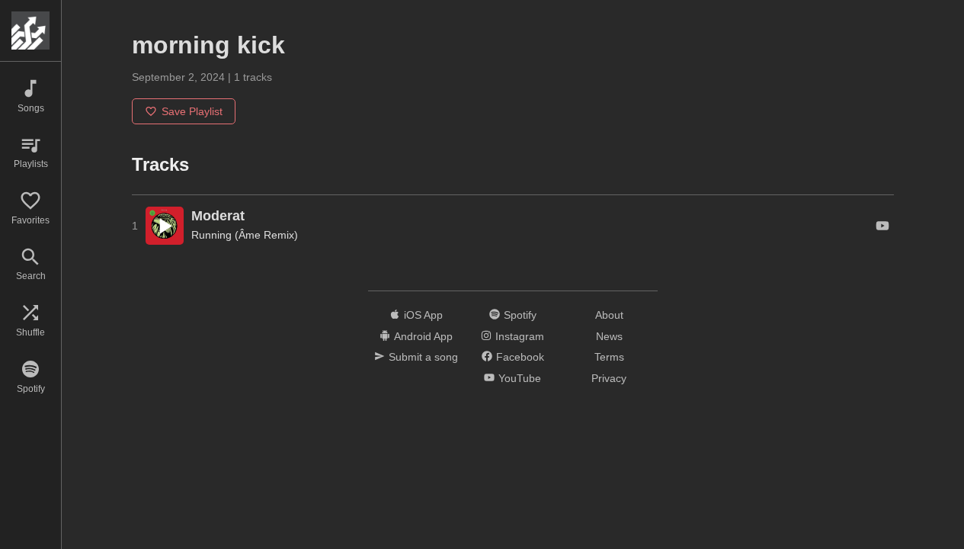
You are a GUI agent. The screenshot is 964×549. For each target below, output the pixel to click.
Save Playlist (192, 111)
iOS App (423, 315)
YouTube (519, 378)
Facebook (520, 357)
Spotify (520, 315)
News (609, 336)
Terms (609, 357)
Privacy (608, 378)
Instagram (519, 336)
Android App (423, 336)
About (609, 315)
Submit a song (423, 357)
